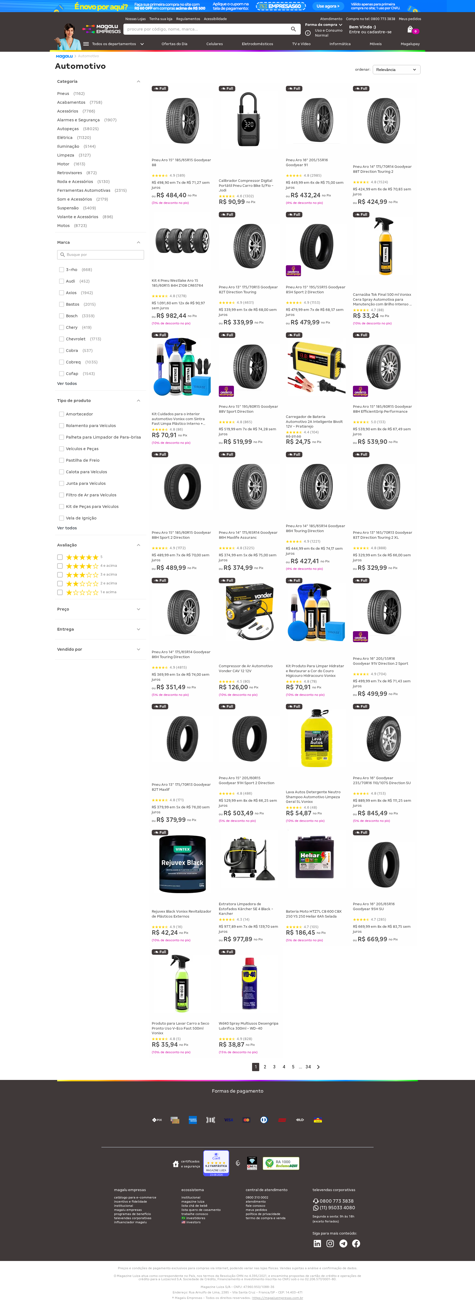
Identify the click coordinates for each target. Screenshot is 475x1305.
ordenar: (363, 69)
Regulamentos (188, 19)
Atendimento (331, 19)
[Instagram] (330, 1243)
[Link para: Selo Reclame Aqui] (281, 1164)
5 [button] (293, 1066)
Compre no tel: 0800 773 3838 (370, 19)
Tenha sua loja (160, 19)
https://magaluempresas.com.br (277, 1297)
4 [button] (284, 1066)
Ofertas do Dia (174, 44)
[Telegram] (343, 1243)
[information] (308, 33)
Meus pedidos (410, 19)
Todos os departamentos (114, 44)
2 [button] (265, 1066)
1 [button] (256, 1066)
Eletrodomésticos (257, 44)
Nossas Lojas (135, 19)
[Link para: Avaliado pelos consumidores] (251, 1164)
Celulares (214, 44)
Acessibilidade (215, 19)
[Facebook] (356, 1243)
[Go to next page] (318, 1067)
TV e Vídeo (301, 44)
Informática (340, 44)
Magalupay (410, 44)
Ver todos (67, 383)
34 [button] (308, 1066)
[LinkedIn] (317, 1243)
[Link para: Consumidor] (238, 1164)
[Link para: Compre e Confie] (216, 1164)
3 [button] (274, 1066)
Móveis (376, 44)
